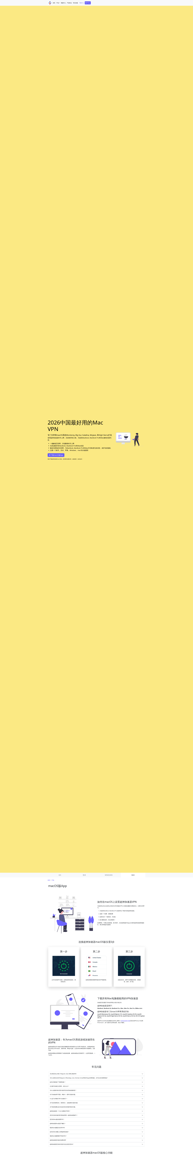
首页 (54, 3)
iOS (60, 875)
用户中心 (87, 3)
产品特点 (69, 3)
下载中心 (81, 3)
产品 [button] (57, 3)
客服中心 (63, 3)
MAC (133, 875)
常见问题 (75, 3)
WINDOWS (109, 875)
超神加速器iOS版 (125, 1021)
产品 (53, 880)
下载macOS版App (57, 455)
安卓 (84, 875)
